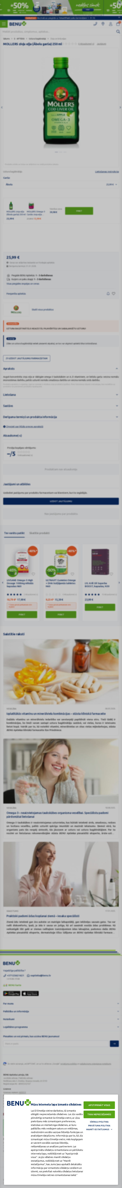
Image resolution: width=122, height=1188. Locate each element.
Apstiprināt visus (99, 1105)
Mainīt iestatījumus (97, 1129)
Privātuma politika (99, 1125)
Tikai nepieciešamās (99, 1114)
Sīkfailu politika (99, 1122)
